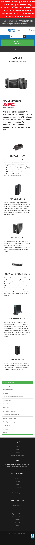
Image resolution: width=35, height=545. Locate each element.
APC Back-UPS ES (17, 156)
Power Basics (7, 404)
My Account (17, 487)
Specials (5, 393)
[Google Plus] (25, 21)
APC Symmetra (17, 359)
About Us (6, 429)
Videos (5, 432)
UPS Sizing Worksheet (9, 411)
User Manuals (7, 400)
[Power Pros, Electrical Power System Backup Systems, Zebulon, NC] (32, 539)
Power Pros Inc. (21, 533)
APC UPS (23, 62)
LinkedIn (17, 452)
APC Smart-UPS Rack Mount (17, 274)
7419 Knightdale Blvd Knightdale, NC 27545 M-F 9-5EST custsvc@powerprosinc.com (17, 465)
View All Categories (17, 493)
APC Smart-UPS (17, 237)
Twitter (17, 449)
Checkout (17, 481)
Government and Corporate (11, 414)
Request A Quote (8, 389)
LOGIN (33, 30)
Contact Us (6, 425)
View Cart (17, 478)
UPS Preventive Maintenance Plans (13, 396)
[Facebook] (28, 21)
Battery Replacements (9, 386)
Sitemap (17, 490)
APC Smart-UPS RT (17, 318)
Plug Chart (6, 407)
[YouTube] (31, 21)
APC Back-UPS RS (17, 199)
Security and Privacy (9, 422)
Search (17, 484)
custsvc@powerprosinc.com (14, 23)
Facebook (17, 447)
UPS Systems (14, 62)
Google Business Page (17, 455)
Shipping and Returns (9, 418)
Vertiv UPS (17, 511)
